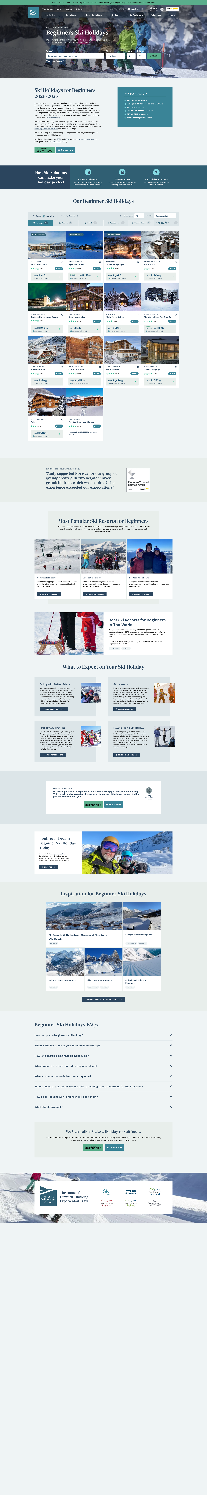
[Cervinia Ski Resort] (57, 556)
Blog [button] (171, 15)
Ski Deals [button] (115, 15)
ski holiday (57, 141)
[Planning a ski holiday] (164, 736)
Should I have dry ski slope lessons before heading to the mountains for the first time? (88, 1086)
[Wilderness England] (107, 1203)
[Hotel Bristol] (160, 257)
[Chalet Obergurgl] (160, 362)
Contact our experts (87, 139)
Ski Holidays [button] (71, 15)
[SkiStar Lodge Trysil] (122, 257)
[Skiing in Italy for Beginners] (104, 962)
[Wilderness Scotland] (155, 1192)
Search (80, 9)
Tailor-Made (156, 15)
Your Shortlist (48, 9)
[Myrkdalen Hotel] (84, 257)
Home (48, 27)
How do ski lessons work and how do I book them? (66, 1096)
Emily (149, 796)
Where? (49, 51)
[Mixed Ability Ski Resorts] (91, 693)
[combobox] (131, 56)
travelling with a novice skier (46, 129)
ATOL (67, 139)
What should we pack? (48, 1107)
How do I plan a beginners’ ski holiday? (58, 1035)
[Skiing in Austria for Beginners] (142, 916)
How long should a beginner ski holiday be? (61, 1055)
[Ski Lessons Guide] (164, 693)
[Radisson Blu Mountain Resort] (47, 309)
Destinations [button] (50, 15)
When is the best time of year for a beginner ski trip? (67, 1045)
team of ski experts (57, 854)
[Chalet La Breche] (84, 362)
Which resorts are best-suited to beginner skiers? (65, 1066)
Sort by (149, 216)
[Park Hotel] (47, 414)
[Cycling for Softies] (131, 1192)
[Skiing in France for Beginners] (65, 962)
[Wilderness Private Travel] (155, 1203)
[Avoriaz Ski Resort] (103, 556)
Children (140, 51)
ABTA (59, 139)
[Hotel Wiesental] (47, 362)
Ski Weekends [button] (135, 15)
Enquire (58, 9)
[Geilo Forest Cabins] (122, 309)
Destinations (114, 648)
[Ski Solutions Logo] (107, 1192)
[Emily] (149, 790)
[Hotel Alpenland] (122, 362)
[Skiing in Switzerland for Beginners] (142, 962)
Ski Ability (126, 648)
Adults (129, 51)
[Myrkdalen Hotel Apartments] (160, 309)
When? (108, 51)
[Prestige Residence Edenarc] (84, 414)
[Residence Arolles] (84, 309)
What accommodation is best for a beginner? (62, 1076)
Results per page (126, 216)
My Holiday (69, 9)
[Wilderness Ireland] (131, 1203)
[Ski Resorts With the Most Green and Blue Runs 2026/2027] (84, 916)
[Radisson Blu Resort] (47, 257)
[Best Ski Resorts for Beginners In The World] (103, 633)
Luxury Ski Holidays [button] (94, 15)
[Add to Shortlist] (62, 262)
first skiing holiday (52, 117)
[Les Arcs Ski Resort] (149, 556)
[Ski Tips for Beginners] (91, 736)
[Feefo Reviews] (172, 9)
